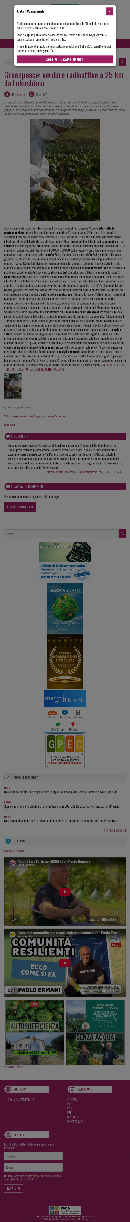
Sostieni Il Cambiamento (65, 59)
